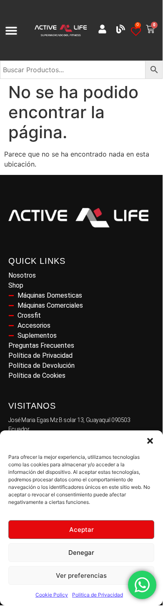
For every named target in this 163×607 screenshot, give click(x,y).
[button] (150, 441)
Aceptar (81, 530)
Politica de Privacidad (97, 595)
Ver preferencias (81, 575)
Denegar (81, 552)
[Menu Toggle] (11, 30)
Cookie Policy (51, 595)
